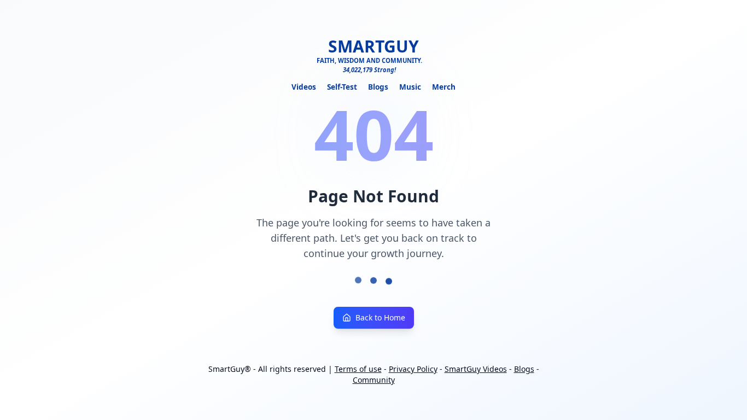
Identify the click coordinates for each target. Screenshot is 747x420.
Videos (303, 86)
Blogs (378, 86)
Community (374, 380)
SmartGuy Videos (476, 369)
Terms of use (358, 369)
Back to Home (380, 317)
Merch (444, 86)
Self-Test (342, 86)
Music (410, 86)
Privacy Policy (413, 369)
